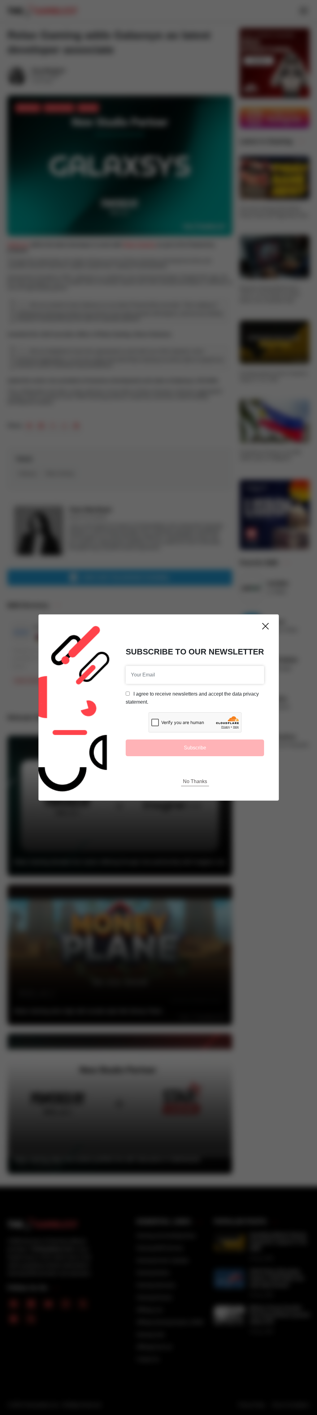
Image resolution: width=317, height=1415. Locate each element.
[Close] (265, 626)
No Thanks (195, 781)
